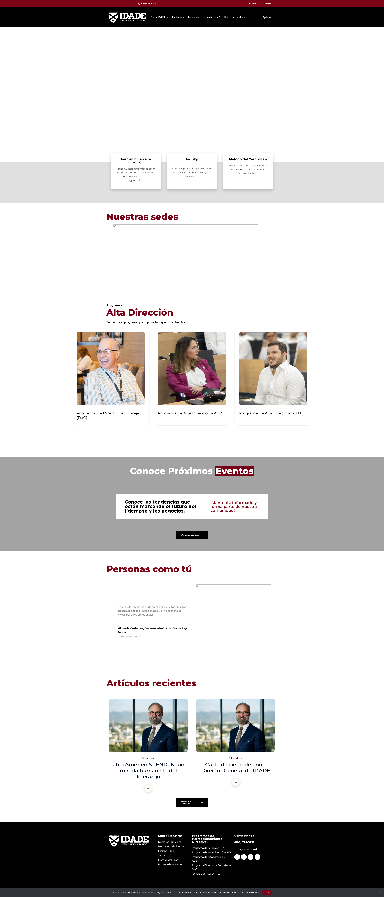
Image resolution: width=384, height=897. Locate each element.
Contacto (266, 4)
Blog (226, 17)
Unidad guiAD (213, 17)
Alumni (252, 4)
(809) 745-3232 (149, 3)
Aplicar (266, 17)
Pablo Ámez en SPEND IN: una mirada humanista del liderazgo (148, 770)
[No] (380, 892)
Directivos (148, 758)
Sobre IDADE (158, 17)
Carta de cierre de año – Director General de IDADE (235, 767)
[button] (187, 670)
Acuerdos (238, 17)
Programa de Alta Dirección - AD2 (190, 413)
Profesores (178, 17)
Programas (193, 17)
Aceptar (267, 892)
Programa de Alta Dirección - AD (270, 413)
